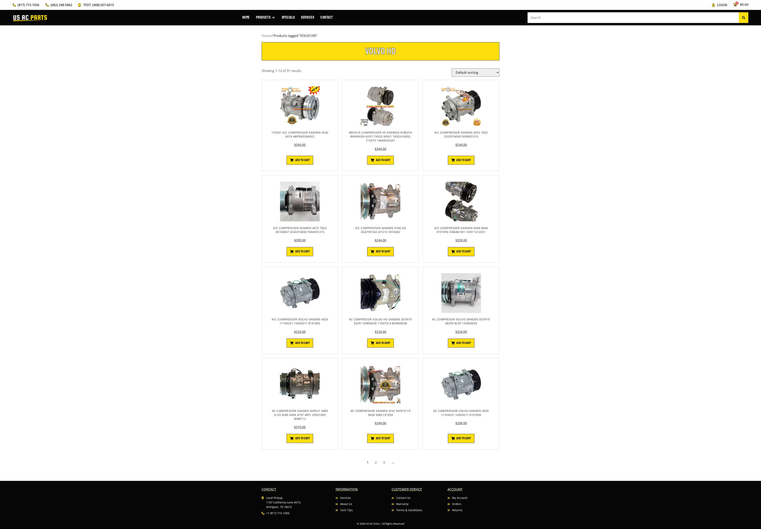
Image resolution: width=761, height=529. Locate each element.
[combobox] (633, 17)
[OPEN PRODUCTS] (273, 17)
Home (266, 35)
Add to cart (302, 160)
